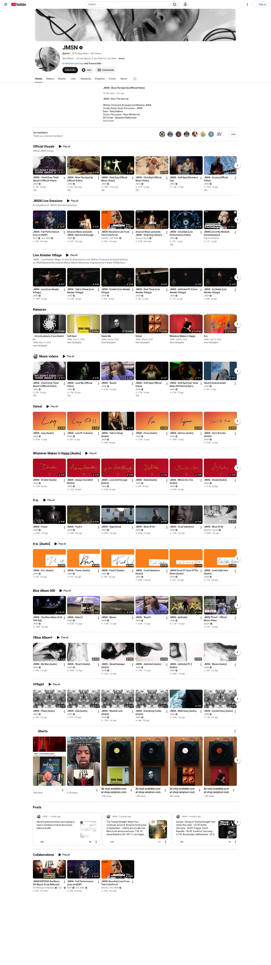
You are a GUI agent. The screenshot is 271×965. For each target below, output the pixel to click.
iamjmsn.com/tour (74, 63)
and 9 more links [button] (92, 63)
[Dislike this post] (47, 841)
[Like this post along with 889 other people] (38, 841)
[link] (67, 830)
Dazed (207, 624)
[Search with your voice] (185, 4)
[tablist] (135, 79)
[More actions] (64, 178)
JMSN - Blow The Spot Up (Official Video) (124, 88)
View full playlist (40, 346)
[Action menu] (96, 842)
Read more (108, 121)
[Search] (175, 4)
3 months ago (195, 816)
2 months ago (125, 816)
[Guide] (6, 4)
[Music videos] (36, 356)
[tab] (38, 79)
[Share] (79, 842)
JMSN (35, 184)
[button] (108, 120)
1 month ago (54, 816)
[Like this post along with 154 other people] (107, 841)
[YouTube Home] (18, 4)
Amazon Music (142, 238)
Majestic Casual (211, 530)
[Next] (237, 165)
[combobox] (128, 4)
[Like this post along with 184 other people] (177, 841)
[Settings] (247, 4)
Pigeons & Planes (211, 238)
